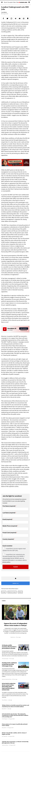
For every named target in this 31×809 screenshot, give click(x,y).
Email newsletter (7, 546)
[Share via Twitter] (7, 18)
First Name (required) (9, 506)
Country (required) (8, 539)
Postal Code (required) (9, 532)
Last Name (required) (9, 512)
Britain (20, 592)
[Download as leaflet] (24, 18)
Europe (3, 592)
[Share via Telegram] (15, 18)
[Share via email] (20, 18)
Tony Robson (4, 12)
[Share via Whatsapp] (12, 18)
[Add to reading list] (28, 18)
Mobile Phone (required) (10, 526)
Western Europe (12, 592)
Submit (15, 567)
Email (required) (7, 519)
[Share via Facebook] (3, 18)
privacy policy (6, 562)
